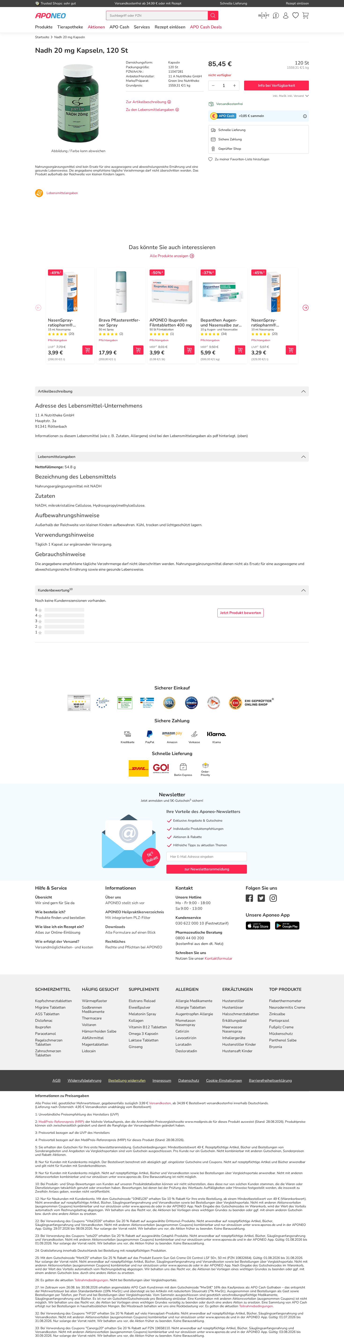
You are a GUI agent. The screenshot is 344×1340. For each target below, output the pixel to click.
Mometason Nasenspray (185, 1022)
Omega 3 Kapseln (143, 1033)
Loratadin (183, 1044)
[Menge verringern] (213, 85)
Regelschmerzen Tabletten (48, 1042)
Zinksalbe (277, 1014)
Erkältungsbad (234, 1020)
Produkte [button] (44, 27)
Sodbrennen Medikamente (93, 1009)
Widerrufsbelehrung (84, 1080)
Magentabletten (95, 1044)
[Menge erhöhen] (234, 85)
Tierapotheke (70, 27)
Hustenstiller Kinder (239, 1044)
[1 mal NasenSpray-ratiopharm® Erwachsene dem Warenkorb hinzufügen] (87, 350)
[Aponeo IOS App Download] (258, 925)
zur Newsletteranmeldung (206, 869)
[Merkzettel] (295, 15)
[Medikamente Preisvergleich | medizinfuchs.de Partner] (213, 702)
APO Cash (119, 27)
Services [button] (142, 27)
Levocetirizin (186, 1038)
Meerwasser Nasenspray (232, 1029)
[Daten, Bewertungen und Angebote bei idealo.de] (191, 702)
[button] (96, 27)
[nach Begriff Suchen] (213, 15)
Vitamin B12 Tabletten (148, 1027)
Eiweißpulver (139, 1007)
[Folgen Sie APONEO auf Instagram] (273, 898)
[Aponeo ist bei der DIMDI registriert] (124, 702)
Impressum (162, 1080)
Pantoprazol (279, 1020)
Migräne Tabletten (50, 1007)
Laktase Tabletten (143, 1040)
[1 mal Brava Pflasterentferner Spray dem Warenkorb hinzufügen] (138, 350)
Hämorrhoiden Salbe (99, 1031)
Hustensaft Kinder (237, 1051)
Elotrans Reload (142, 1000)
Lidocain (89, 1051)
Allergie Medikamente (194, 1000)
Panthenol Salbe (282, 1040)
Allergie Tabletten (191, 1007)
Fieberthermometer (285, 1000)
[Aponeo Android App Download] (287, 925)
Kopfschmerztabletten (53, 1000)
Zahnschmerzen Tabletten (48, 1053)
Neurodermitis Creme (287, 1007)
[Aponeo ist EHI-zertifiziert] (102, 703)
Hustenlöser (232, 1007)
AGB (56, 1080)
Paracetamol (45, 1033)
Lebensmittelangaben (56, 456)
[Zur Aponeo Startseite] (50, 15)
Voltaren (89, 1024)
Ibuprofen (43, 1027)
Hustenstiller (233, 1000)
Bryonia (275, 1046)
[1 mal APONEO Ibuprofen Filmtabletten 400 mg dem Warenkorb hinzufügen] (189, 350)
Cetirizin (182, 1031)
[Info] (305, 116)
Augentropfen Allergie (194, 1014)
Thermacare (92, 1018)
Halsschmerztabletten (240, 1014)
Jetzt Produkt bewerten (240, 612)
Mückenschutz (281, 1033)
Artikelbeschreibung (55, 391)
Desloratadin (186, 1051)
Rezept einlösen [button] (170, 27)
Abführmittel (93, 1038)
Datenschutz (188, 1080)
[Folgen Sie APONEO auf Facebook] (249, 898)
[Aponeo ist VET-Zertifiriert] (147, 702)
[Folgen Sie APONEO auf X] (261, 898)
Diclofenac (43, 1020)
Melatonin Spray (142, 1014)
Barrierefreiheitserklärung (270, 1080)
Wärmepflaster (94, 1000)
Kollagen (136, 1020)
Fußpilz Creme (281, 1027)
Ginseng (136, 1046)
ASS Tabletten (47, 1014)
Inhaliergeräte (233, 1038)
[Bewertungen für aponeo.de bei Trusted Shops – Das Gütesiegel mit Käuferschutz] (79, 703)
